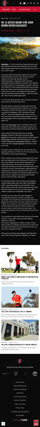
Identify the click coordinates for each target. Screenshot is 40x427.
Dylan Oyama (5, 139)
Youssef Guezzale (18, 143)
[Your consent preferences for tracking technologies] (3, 424)
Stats (35, 9)
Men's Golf (4, 18)
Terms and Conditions (20, 389)
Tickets (24, 3)
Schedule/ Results (24, 9)
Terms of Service (20, 404)
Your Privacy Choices (20, 396)
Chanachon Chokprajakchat (15, 141)
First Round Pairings (7, 31)
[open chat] (36, 423)
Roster (14, 9)
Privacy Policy (20, 382)
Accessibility (20, 415)
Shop (27, 3)
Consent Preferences (20, 386)
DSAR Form (20, 393)
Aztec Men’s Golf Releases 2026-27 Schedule (16, 312)
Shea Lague (12, 125)
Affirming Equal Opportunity (20, 411)
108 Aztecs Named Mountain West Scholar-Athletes (19, 345)
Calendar (31, 3)
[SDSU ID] (20, 3)
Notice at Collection (20, 400)
